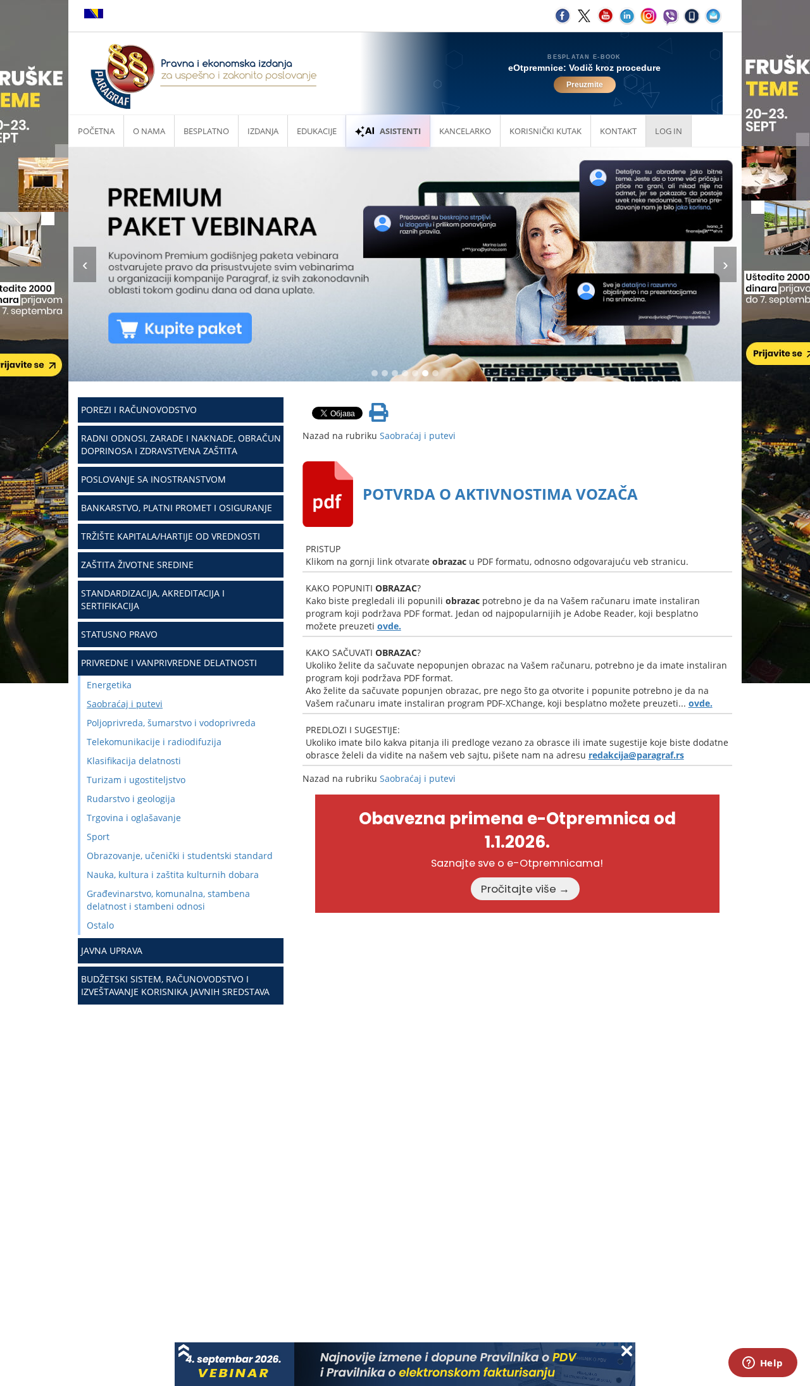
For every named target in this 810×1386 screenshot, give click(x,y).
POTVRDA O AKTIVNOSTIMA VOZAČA (500, 493)
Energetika (109, 685)
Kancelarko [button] (465, 131)
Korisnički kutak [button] (545, 131)
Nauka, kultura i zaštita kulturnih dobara (173, 875)
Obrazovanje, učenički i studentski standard (180, 856)
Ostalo (100, 925)
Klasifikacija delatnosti (134, 761)
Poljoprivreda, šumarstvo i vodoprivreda (171, 723)
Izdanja (262, 131)
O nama (149, 131)
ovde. (389, 626)
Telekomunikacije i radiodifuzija (154, 742)
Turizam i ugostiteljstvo (136, 780)
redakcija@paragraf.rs (636, 755)
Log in (668, 131)
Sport (98, 837)
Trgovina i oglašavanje (134, 818)
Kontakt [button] (618, 131)
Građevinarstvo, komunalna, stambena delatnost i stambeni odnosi (168, 900)
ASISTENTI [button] (400, 131)
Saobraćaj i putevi (125, 704)
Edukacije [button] (317, 131)
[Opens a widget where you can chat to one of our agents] (762, 1364)
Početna (96, 131)
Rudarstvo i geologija (131, 799)
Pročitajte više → (525, 888)
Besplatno (206, 131)
